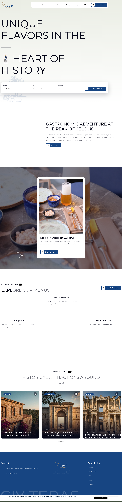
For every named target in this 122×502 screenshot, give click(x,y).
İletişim (77, 5)
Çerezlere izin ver (101, 498)
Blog (68, 5)
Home (35, 5)
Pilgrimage (90, 394)
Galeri (59, 5)
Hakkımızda (47, 5)
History (48, 394)
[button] (112, 220)
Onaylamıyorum (113, 498)
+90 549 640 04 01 (11, 473)
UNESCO (8, 394)
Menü (86, 5)
